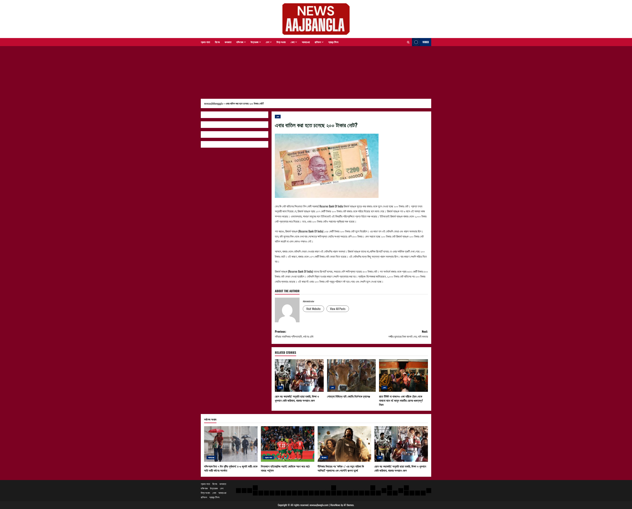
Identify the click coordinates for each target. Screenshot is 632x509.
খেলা (292, 42)
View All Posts (337, 309)
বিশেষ (217, 42)
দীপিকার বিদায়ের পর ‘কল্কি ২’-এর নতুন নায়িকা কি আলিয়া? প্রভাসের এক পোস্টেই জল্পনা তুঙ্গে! (341, 468)
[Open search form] (408, 42)
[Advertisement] (316, 71)
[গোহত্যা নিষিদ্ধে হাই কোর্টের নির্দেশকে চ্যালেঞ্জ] (351, 375)
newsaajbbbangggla (213, 103)
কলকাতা (228, 42)
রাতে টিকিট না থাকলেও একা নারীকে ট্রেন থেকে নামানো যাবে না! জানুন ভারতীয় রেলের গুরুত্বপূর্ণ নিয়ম (401, 400)
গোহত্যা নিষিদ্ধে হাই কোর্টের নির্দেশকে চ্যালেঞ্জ (348, 396)
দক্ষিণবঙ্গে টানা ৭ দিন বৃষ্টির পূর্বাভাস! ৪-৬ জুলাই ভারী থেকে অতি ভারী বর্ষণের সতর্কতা (230, 468)
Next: (408, 334)
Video (425, 42)
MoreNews (335, 505)
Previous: (294, 334)
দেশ (267, 42)
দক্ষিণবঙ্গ (239, 42)
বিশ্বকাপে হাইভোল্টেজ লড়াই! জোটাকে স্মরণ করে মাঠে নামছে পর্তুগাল (285, 468)
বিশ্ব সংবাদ (281, 42)
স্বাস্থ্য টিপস (333, 42)
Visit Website (313, 309)
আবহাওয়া (306, 42)
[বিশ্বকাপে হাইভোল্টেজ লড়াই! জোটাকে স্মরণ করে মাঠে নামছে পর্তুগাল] (287, 444)
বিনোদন (324, 457)
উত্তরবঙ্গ (254, 42)
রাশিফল (318, 42)
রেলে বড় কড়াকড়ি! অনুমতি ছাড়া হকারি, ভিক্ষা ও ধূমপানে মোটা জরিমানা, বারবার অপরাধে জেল (297, 398)
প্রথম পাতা (205, 42)
